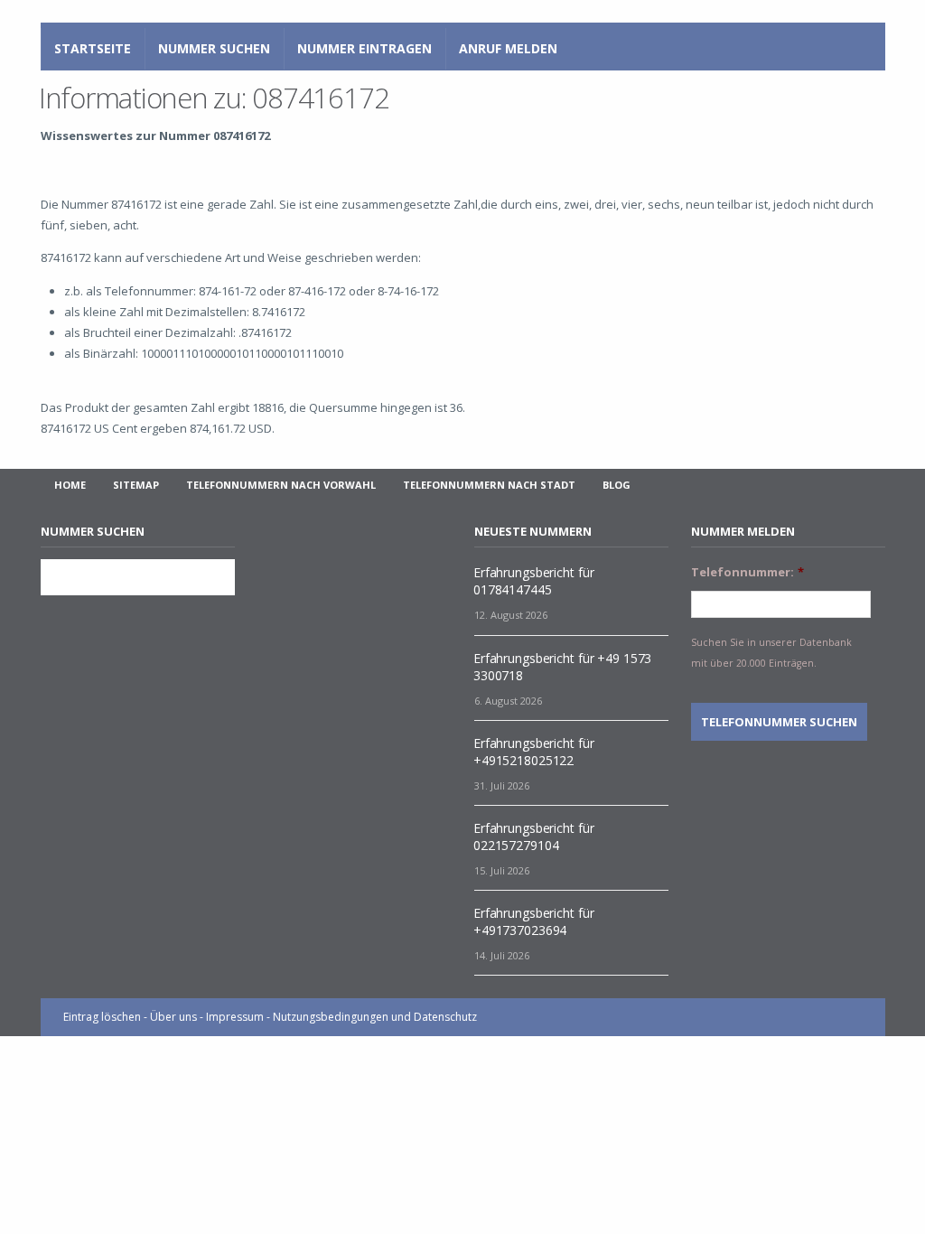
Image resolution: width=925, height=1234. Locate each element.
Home (70, 484)
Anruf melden (508, 48)
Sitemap (136, 484)
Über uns (173, 1016)
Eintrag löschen (102, 1016)
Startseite (92, 48)
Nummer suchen (214, 48)
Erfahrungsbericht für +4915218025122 (533, 751)
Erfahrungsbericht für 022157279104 (533, 836)
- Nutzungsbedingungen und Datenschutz (371, 1016)
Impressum (235, 1016)
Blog (617, 484)
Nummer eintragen (364, 48)
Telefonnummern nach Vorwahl (281, 484)
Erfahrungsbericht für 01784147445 (533, 581)
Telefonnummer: (747, 572)
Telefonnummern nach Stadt (489, 484)
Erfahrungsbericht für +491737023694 (533, 921)
